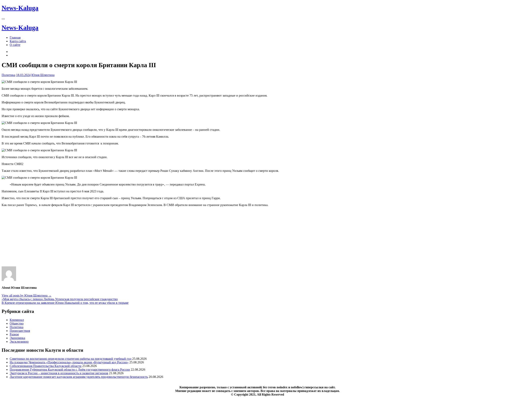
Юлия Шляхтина (43, 75)
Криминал (17, 320)
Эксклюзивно (19, 341)
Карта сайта (18, 41)
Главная (15, 37)
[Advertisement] (122, 238)
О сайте (15, 44)
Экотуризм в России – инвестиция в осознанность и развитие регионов (59, 373)
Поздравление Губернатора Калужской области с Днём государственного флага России (70, 369)
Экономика (17, 338)
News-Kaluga (20, 7)
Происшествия (20, 330)
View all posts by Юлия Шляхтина (27, 295)
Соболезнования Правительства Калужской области (45, 366)
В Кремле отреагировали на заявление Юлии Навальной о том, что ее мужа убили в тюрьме (65, 302)
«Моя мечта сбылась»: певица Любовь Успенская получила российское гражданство (60, 299)
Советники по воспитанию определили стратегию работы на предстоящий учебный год (70, 358)
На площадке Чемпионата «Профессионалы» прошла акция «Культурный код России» (69, 362)
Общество (17, 323)
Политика (8, 75)
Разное (14, 334)
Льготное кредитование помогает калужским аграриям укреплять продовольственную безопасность (79, 376)
